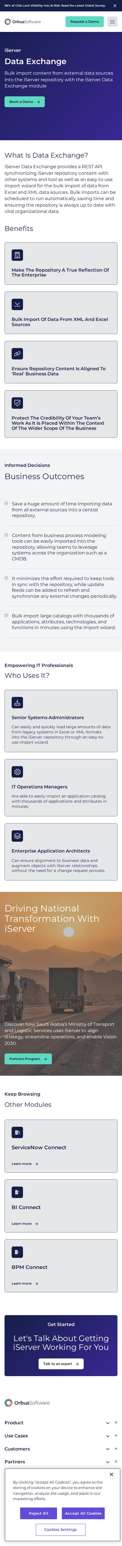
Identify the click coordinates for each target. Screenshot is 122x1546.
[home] (23, 22)
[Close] (111, 1474)
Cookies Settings (60, 1529)
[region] (63, 1504)
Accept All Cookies (83, 1513)
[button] (112, 22)
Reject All (38, 1513)
